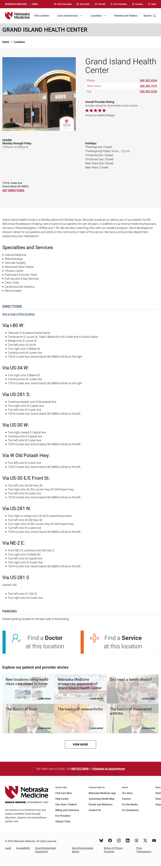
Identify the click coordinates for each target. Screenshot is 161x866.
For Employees (130, 810)
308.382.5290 (148, 91)
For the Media (130, 804)
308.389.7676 (148, 86)
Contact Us (95, 810)
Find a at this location (45, 642)
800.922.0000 (80, 768)
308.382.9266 (148, 80)
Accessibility (23, 848)
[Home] (17, 16)
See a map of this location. (18, 314)
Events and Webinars (100, 804)
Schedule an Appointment (108, 768)
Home (5, 41)
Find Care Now (63, 793)
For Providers (63, 815)
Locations (19, 41)
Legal (8, 848)
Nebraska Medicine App (102, 793)
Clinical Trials (62, 821)
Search (148, 15)
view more (80, 744)
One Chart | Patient (66, 804)
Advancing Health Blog (101, 798)
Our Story (127, 793)
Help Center (62, 798)
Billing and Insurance (67, 810)
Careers (126, 798)
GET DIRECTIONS (13, 190)
